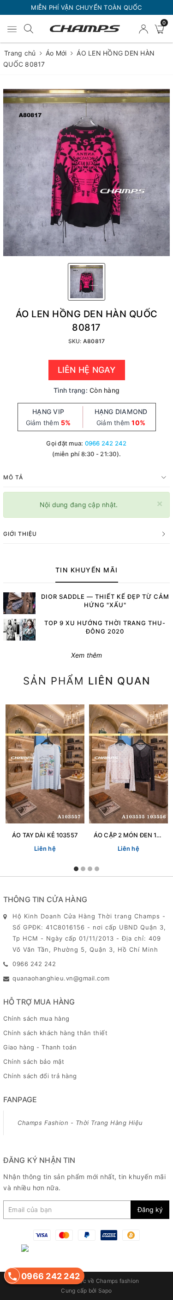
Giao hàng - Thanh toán (40, 1047)
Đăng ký (150, 1209)
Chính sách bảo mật (33, 1061)
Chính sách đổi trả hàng (40, 1076)
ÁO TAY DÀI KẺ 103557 (45, 835)
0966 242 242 (106, 443)
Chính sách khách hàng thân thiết (55, 1032)
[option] (86, 172)
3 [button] (90, 869)
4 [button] (97, 869)
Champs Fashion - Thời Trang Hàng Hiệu (80, 1122)
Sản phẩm (86, 681)
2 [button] (83, 869)
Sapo (105, 1290)
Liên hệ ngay (87, 370)
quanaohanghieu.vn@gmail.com (61, 978)
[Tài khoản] (144, 28)
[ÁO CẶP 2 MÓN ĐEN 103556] (128, 763)
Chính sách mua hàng (36, 1018)
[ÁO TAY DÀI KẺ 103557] (45, 763)
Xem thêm (86, 655)
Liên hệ (45, 848)
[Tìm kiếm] (28, 28)
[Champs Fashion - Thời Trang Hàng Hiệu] (85, 29)
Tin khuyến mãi (86, 570)
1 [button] (76, 869)
